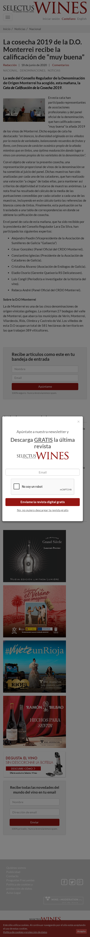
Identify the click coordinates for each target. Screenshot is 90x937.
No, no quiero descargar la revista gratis (42, 510)
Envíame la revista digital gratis (43, 502)
